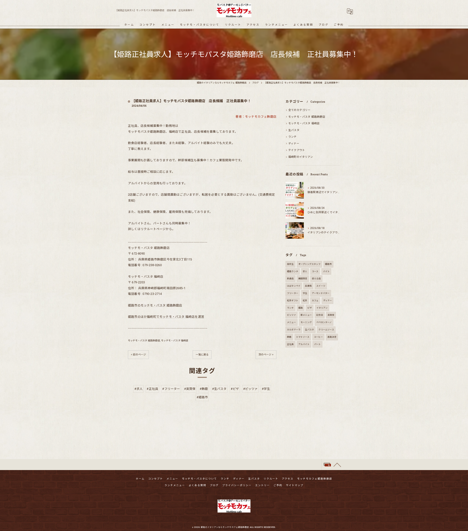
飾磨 (289, 337)
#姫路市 (202, 397)
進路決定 (331, 337)
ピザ (309, 308)
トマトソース (302, 337)
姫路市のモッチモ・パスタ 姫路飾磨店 (155, 305)
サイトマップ (294, 485)
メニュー (291, 322)
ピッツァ (291, 315)
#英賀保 (190, 389)
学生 (305, 293)
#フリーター (171, 389)
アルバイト (304, 344)
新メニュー (306, 315)
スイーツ (320, 286)
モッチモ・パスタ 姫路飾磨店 (144, 340)
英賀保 (331, 315)
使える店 (316, 278)
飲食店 (290, 278)
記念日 (319, 315)
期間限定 (302, 278)
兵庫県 (308, 286)
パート (317, 344)
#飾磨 (204, 389)
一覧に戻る (202, 354)
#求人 (138, 389)
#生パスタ (219, 389)
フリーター (292, 293)
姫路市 (328, 264)
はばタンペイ (293, 286)
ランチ (292, 136)
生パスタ (293, 130)
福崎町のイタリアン (300, 157)
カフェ (315, 300)
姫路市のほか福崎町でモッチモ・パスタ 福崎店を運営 (166, 316)
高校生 (290, 264)
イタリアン (322, 308)
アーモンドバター (321, 293)
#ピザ (235, 389)
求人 (305, 271)
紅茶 (305, 300)
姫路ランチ (292, 271)
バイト (326, 271)
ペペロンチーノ (324, 322)
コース (315, 271)
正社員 (290, 344)
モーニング (306, 322)
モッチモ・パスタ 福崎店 (174, 340)
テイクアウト (296, 150)
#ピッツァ (250, 389)
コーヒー (318, 337)
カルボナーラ (293, 329)
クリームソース (326, 329)
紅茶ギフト (292, 300)
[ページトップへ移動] (337, 464)
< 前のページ (138, 354)
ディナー (293, 143)
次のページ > (265, 354)
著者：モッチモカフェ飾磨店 (255, 116)
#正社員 (152, 389)
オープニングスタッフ (309, 264)
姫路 (300, 308)
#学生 (266, 389)
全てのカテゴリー (299, 110)
